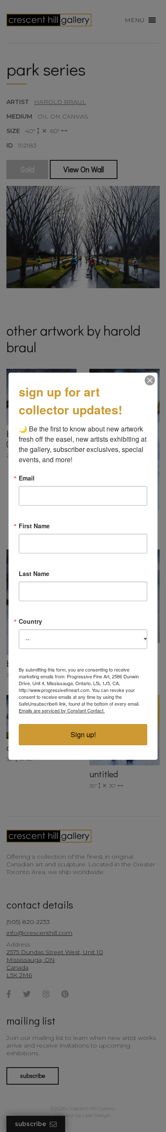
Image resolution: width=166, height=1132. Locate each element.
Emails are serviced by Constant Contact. (62, 710)
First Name (34, 526)
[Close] (150, 380)
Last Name (34, 573)
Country (30, 621)
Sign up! (83, 734)
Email (26, 478)
